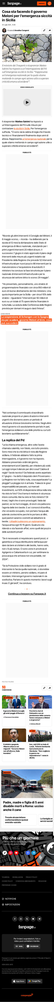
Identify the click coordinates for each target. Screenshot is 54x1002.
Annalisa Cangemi (21, 30)
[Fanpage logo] (14, 3)
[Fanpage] (27, 927)
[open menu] (3, 3)
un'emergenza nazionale (34, 139)
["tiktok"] (5, 853)
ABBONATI (42, 3)
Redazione (42, 881)
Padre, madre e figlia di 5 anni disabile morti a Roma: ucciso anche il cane (23, 806)
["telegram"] (33, 853)
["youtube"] (16, 853)
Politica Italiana (8, 681)
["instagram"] (10, 853)
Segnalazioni (17, 877)
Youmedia (5, 877)
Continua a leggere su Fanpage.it (27, 593)
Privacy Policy (31, 877)
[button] (49, 30)
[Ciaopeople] (27, 995)
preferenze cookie (9, 885)
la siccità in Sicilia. (22, 128)
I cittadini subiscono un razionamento (27, 521)
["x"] (22, 853)
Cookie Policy (7, 881)
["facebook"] (28, 853)
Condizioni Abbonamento (25, 881)
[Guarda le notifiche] (49, 3)
